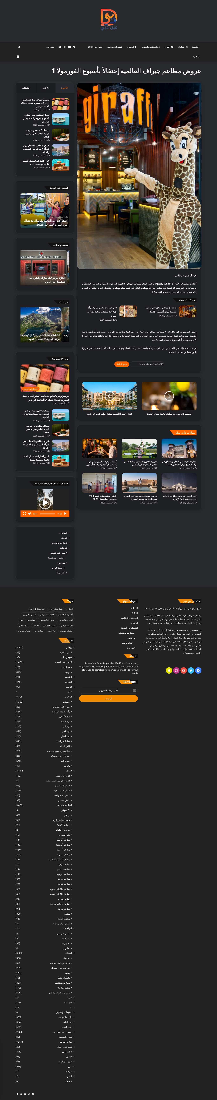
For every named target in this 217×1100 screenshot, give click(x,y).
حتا (71, 1007)
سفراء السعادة (65, 1037)
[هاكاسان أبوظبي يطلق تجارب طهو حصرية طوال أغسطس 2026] (187, 311)
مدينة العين (65, 652)
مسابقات (66, 667)
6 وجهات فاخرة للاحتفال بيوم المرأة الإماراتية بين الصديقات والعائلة (36, 148)
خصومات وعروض (64, 1012)
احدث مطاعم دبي (47, 614)
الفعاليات (181, 47)
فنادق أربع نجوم (63, 775)
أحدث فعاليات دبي (37, 609)
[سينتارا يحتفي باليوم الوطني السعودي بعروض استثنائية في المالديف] (60, 119)
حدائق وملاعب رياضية (60, 963)
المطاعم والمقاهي (149, 47)
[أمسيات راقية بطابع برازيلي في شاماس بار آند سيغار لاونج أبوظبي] (99, 448)
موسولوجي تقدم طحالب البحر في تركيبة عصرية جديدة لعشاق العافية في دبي (35, 103)
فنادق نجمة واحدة (62, 795)
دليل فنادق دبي (67, 625)
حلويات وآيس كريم (61, 820)
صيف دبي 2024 (95, 47)
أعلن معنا (60, 572)
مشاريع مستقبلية (56, 557)
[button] (45, 502)
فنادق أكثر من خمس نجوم (58, 780)
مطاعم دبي (38, 631)
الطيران (66, 948)
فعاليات (36, 625)
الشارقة (68, 682)
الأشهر (45, 87)
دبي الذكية (67, 1022)
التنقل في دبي (63, 933)
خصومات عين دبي (114, 47)
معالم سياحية (64, 987)
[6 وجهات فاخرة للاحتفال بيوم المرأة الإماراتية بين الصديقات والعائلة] (60, 150)
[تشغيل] (65, 513)
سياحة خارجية (65, 1042)
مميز (70, 1066)
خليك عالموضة (65, 1017)
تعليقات (26, 87)
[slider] (47, 513)
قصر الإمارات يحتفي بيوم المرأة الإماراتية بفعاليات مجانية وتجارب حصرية (102, 311)
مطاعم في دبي (24, 631)
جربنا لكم (68, 1002)
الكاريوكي (65, 810)
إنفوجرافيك (67, 657)
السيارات (66, 943)
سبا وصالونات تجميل (60, 968)
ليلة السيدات (64, 834)
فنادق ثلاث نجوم (62, 785)
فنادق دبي (52, 631)
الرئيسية (195, 47)
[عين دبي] (108, 21)
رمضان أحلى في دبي (62, 1032)
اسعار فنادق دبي (29, 614)
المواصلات (67, 928)
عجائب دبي (67, 1051)
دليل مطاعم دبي (50, 625)
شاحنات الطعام (63, 830)
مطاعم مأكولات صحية (60, 894)
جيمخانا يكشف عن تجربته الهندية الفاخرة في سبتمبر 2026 (38, 133)
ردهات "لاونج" (63, 825)
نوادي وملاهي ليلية (61, 923)
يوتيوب (67, 672)
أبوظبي (70, 609)
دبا (69, 692)
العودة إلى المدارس (61, 706)
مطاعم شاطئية (63, 869)
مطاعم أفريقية (63, 839)
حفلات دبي (31, 620)
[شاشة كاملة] (24, 513)
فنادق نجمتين (64, 800)
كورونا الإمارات (65, 1061)
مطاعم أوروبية (63, 849)
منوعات (68, 1071)
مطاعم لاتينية (64, 884)
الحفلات (66, 701)
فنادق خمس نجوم (62, 790)
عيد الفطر (65, 736)
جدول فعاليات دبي (47, 620)
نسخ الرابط (122, 364)
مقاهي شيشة (64, 918)
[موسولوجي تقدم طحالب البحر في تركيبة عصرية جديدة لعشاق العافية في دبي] (60, 104)
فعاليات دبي (23, 625)
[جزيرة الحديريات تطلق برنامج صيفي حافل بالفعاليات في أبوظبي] (139, 448)
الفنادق (167, 47)
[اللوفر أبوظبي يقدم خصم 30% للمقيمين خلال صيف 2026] (99, 483)
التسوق (66, 958)
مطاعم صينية (64, 879)
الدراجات (66, 938)
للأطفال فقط (64, 977)
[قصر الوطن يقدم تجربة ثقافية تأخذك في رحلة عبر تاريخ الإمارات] (179, 483)
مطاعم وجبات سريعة (60, 903)
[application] (44, 503)
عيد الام (66, 726)
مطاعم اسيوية (63, 854)
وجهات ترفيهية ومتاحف (59, 992)
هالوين (67, 765)
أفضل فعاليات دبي (65, 614)
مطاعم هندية (64, 899)
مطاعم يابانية (64, 908)
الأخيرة (64, 87)
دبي (21, 620)
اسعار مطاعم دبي (66, 620)
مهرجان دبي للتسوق (60, 756)
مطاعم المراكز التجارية (59, 859)
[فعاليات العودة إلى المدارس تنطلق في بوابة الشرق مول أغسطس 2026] (179, 448)
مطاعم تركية (64, 864)
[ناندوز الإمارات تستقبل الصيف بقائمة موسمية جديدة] (60, 165)
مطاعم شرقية (63, 874)
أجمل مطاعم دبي (55, 609)
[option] (44, 210)
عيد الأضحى (64, 716)
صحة (67, 1081)
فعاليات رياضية (63, 741)
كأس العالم (65, 746)
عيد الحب (65, 731)
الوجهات (130, 47)
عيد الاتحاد (65, 721)
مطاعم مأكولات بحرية (60, 889)
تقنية (70, 997)
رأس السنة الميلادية (61, 711)
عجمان (69, 1056)
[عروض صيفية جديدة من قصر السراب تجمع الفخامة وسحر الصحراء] (139, 483)
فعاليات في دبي (66, 631)
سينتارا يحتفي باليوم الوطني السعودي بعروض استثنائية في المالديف (36, 118)
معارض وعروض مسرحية (58, 751)
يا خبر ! (196, 56)
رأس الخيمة (66, 1027)
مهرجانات (65, 761)
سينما (67, 973)
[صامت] (29, 513)
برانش (67, 815)
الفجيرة (69, 687)
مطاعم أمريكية (63, 844)
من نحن (61, 562)
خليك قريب (57, 567)
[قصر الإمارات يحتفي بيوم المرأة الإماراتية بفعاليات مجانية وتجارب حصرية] (128, 311)
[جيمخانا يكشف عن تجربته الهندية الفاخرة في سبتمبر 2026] (60, 135)
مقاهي (67, 913)
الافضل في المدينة (59, 553)
